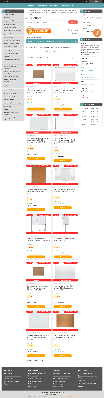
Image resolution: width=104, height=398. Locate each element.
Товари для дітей (9, 100)
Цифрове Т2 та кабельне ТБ (36, 373)
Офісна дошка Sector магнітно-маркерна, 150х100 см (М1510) (64, 190)
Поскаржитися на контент (54, 396)
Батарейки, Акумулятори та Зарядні (12, 86)
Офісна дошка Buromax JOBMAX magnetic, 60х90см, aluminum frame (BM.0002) (64, 91)
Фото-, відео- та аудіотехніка (61, 373)
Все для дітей (82, 380)
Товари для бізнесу (10, 27)
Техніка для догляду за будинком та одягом (11, 67)
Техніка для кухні (9, 63)
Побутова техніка (33, 384)
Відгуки (6, 384)
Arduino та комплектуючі (11, 43)
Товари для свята (58, 387)
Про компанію (8, 373)
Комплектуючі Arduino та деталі (11, 119)
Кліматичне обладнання (11, 76)
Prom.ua (61, 392)
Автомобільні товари (10, 24)
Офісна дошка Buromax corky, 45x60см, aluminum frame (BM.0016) (37, 191)
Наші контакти (8, 378)
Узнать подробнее (67, 5)
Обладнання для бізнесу (53, 47)
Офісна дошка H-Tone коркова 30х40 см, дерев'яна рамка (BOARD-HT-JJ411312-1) (37, 288)
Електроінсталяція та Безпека (10, 80)
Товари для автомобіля (60, 381)
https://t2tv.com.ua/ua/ (88, 77)
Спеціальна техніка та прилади (62, 376)
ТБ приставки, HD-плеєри (11, 21)
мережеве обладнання (11, 53)
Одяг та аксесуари (9, 96)
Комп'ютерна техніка (10, 50)
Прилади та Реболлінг (10, 47)
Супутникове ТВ (9, 17)
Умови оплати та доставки (11, 381)
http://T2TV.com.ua (87, 71)
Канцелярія (7, 106)
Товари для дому (9, 37)
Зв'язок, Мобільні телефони (12, 90)
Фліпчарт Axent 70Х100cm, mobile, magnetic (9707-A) (65, 240)
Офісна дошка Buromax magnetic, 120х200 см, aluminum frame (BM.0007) (38, 337)
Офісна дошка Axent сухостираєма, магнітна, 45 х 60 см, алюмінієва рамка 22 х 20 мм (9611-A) (64, 141)
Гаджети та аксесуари (10, 93)
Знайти (73, 22)
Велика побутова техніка (11, 60)
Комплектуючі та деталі (85, 373)
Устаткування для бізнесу (60, 378)
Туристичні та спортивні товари (87, 383)
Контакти (61, 41)
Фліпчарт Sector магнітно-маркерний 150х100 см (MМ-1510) (38, 240)
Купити (36, 109)
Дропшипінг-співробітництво (12, 376)
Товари (39, 41)
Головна (30, 41)
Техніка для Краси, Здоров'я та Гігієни (12, 72)
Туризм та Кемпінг (9, 34)
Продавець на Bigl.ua (52, 394)
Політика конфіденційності (70, 396)
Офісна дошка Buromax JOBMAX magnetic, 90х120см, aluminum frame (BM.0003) (64, 288)
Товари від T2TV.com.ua (36, 47)
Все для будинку (33, 387)
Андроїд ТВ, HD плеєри (35, 378)
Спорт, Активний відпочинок (12, 30)
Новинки (80, 386)
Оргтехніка (7, 56)
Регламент (50, 41)
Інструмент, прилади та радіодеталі (11, 113)
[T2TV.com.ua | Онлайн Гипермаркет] (39, 30)
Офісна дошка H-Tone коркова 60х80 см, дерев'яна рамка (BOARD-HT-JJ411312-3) (37, 91)
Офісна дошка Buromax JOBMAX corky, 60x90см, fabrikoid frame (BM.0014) (64, 337)
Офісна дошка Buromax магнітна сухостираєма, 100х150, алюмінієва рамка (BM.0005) (38, 140)
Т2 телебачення (9, 14)
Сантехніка (7, 109)
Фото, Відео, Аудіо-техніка (12, 40)
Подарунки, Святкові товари (12, 103)
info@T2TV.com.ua (87, 84)
